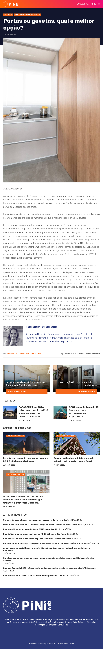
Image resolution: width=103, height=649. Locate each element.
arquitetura (71, 353)
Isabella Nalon (85, 353)
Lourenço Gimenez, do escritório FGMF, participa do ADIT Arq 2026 (35, 575)
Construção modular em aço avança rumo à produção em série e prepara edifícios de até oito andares (48, 559)
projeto (96, 353)
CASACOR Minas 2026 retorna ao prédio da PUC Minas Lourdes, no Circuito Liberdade (33, 412)
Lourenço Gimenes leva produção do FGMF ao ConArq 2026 (31, 529)
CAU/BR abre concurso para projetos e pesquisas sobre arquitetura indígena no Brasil (45, 543)
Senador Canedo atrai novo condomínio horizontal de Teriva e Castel (36, 520)
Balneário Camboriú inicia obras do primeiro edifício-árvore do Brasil (74, 460)
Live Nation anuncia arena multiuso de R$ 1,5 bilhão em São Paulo (25, 460)
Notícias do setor (15, 436)
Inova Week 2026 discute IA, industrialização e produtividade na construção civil (42, 525)
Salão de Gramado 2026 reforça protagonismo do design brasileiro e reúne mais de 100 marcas (49, 568)
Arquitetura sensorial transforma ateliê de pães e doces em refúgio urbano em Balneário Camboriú (23, 499)
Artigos (8, 15)
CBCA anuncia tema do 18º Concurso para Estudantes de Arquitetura (84, 412)
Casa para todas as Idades (27, 15)
